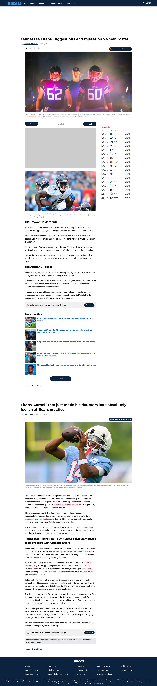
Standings (52, 3)
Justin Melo (29, 414)
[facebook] (139, 3)
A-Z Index (81, 674)
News (26, 3)
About (27, 666)
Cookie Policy (126, 670)
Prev (31, 124)
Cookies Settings (104, 674)
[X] (143, 3)
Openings (52, 666)
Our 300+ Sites (103, 666)
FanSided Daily (31, 670)
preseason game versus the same (39, 519)
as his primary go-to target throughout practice (70, 551)
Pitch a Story (53, 670)
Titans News (37, 386)
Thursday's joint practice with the (67, 505)
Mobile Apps (125, 666)
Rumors (33, 3)
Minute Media (13, 680)
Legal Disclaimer (32, 674)
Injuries (68, 3)
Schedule (42, 3)
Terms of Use (103, 670)
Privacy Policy (83, 670)
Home (27, 386)
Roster (60, 3)
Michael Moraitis (31, 44)
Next (90, 124)
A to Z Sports (86, 569)
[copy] (38, 48)
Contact (80, 666)
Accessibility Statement (58, 674)
